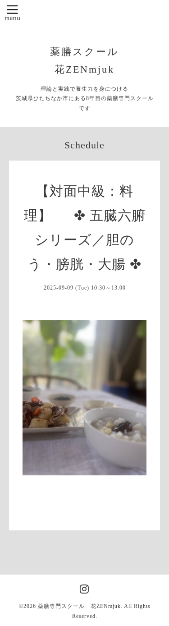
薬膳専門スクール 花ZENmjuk (79, 606)
